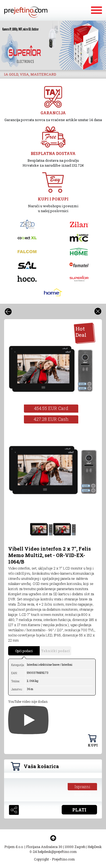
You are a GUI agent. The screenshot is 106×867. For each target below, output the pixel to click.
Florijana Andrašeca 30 (44, 847)
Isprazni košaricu (82, 787)
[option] (53, 45)
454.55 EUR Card (51, 408)
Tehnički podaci (55, 651)
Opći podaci (24, 651)
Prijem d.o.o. (14, 847)
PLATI (79, 810)
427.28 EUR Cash (51, 419)
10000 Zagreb (75, 847)
